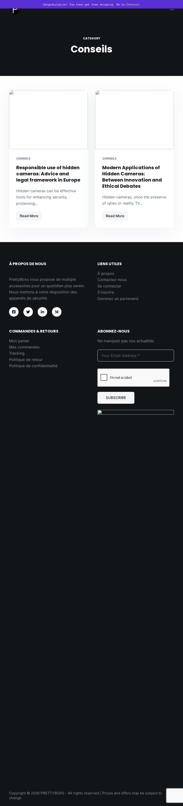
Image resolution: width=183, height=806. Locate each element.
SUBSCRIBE (116, 397)
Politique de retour (26, 359)
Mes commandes (24, 347)
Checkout (133, 4)
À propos (105, 273)
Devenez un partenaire (117, 298)
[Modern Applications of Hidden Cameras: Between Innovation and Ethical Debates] (134, 119)
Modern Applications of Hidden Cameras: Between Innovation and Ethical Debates (132, 176)
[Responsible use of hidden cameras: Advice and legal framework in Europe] (48, 119)
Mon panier (19, 340)
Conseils (23, 158)
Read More (31, 217)
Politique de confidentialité (33, 365)
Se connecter (109, 286)
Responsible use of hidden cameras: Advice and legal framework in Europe (48, 173)
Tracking (17, 353)
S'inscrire (105, 292)
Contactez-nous (112, 279)
